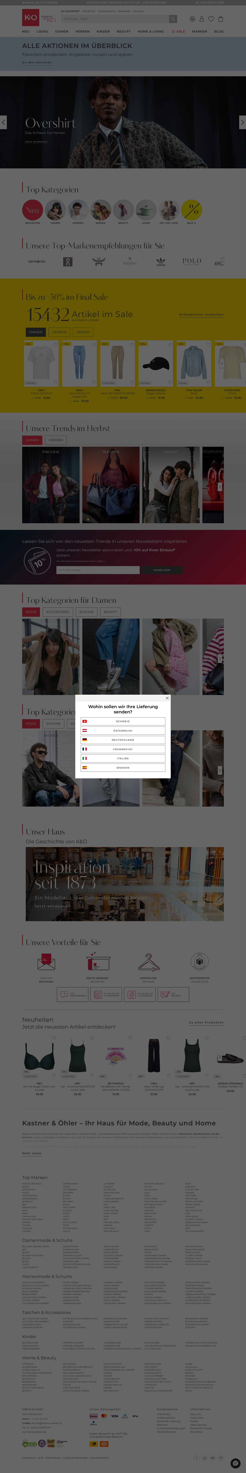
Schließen (167, 698)
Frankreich (123, 749)
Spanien (123, 767)
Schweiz (123, 721)
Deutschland (123, 739)
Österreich (123, 730)
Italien (123, 758)
